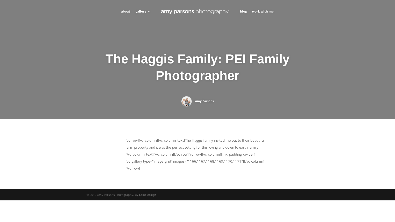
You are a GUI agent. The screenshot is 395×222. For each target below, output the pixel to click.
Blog (243, 11)
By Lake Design (145, 195)
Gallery (141, 11)
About (125, 11)
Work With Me (263, 11)
